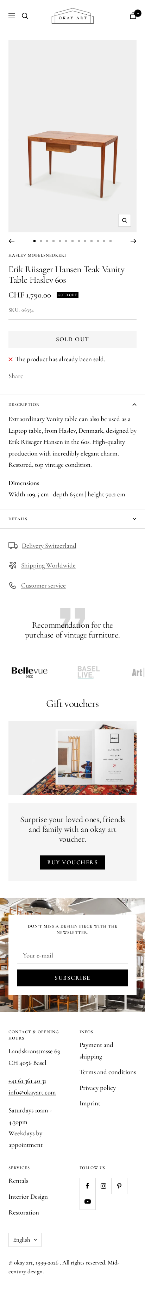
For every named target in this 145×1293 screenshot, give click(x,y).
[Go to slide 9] (85, 241)
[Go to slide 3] (47, 241)
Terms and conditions (108, 1072)
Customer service (43, 585)
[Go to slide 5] (60, 241)
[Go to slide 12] (104, 241)
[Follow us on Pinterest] (119, 1186)
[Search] (25, 16)
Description (24, 404)
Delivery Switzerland (49, 545)
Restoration (23, 1212)
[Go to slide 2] (41, 241)
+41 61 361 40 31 (27, 1081)
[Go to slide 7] (72, 241)
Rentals (18, 1180)
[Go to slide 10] (91, 241)
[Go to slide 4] (53, 241)
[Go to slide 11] (98, 241)
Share (15, 376)
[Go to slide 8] (79, 241)
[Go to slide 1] (34, 241)
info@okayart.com (32, 1092)
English (21, 1239)
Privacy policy (98, 1088)
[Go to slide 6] (66, 241)
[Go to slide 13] (110, 241)
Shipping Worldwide (48, 565)
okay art (23, 1262)
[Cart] (133, 15)
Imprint (90, 1103)
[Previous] (11, 241)
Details (17, 518)
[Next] (134, 241)
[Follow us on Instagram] (103, 1186)
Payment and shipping (96, 1050)
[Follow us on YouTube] (87, 1202)
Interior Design (28, 1196)
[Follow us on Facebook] (87, 1186)
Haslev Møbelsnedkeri (37, 255)
